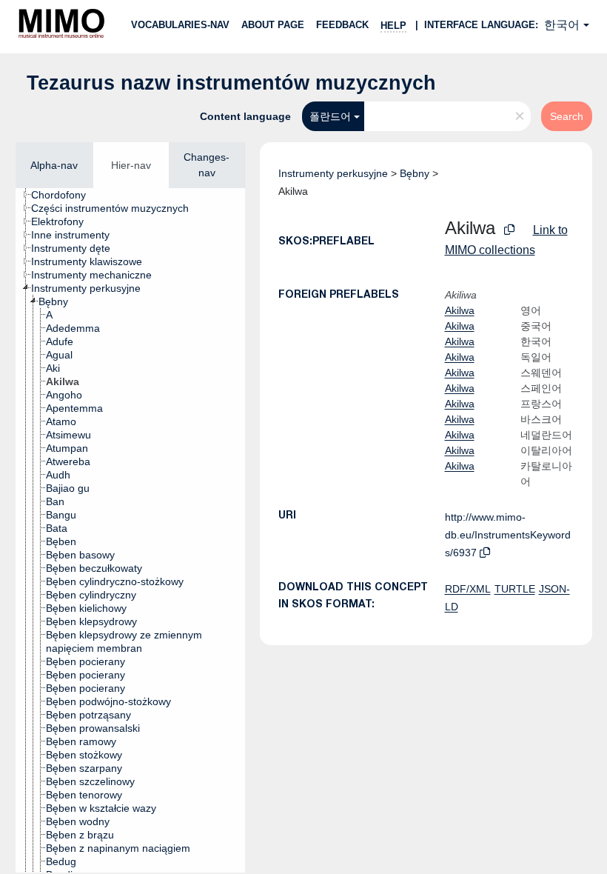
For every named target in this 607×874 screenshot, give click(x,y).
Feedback (342, 24)
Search (566, 116)
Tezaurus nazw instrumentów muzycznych (231, 83)
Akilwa (459, 310)
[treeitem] (64, 194)
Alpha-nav (54, 165)
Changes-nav (206, 165)
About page (272, 24)
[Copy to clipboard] (509, 230)
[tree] (130, 530)
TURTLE (514, 589)
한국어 (562, 25)
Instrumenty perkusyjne (333, 173)
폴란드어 (330, 116)
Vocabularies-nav (180, 24)
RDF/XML (468, 589)
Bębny (414, 173)
